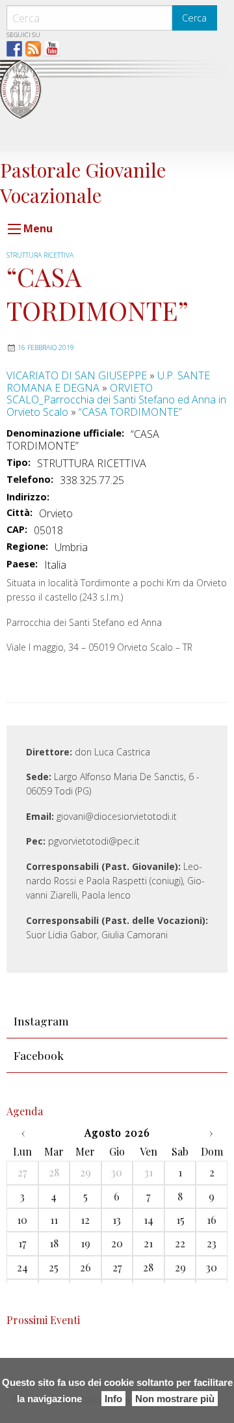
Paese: (22, 564)
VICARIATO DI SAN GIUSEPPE (76, 375)
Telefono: (29, 479)
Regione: (27, 546)
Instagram (41, 1020)
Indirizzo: (27, 497)
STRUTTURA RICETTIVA (39, 255)
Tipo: (18, 462)
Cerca (194, 18)
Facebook (39, 1055)
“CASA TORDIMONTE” (130, 412)
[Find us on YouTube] (52, 49)
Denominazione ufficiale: (65, 433)
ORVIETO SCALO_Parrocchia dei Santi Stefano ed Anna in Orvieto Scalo (116, 400)
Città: (19, 513)
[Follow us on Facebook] (14, 49)
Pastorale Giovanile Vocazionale (83, 182)
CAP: (16, 529)
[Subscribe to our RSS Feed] (33, 49)
